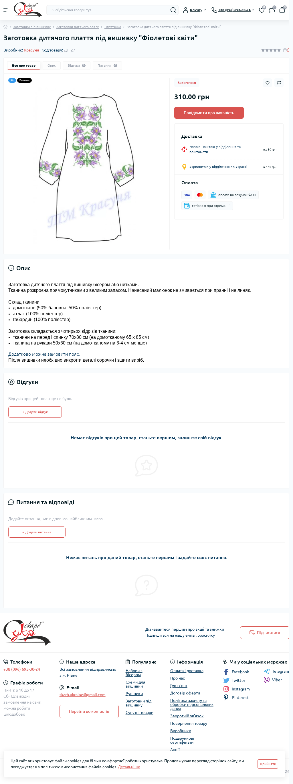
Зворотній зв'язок (187, 716)
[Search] (173, 10)
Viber (277, 680)
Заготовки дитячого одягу (77, 27)
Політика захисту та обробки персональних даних (191, 704)
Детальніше (129, 767)
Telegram (280, 671)
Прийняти (268, 764)
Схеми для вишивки (135, 684)
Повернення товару (188, 723)
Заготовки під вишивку (32, 27)
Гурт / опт (178, 685)
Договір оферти (185, 693)
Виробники (180, 730)
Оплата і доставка (186, 670)
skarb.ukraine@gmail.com (83, 694)
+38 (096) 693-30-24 (21, 669)
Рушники (134, 693)
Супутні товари (139, 712)
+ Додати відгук (35, 412)
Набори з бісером (134, 672)
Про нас (177, 678)
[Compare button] (279, 82)
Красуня (31, 50)
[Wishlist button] (267, 82)
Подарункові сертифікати (182, 740)
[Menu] (6, 10)
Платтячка (112, 27)
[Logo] (28, 9)
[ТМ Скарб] (48, 633)
